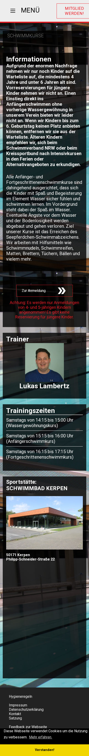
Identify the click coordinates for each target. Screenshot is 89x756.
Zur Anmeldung (34, 290)
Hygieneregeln (20, 696)
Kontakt (15, 714)
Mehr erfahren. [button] (40, 737)
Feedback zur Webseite (28, 727)
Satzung (15, 718)
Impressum (18, 705)
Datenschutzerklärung (26, 709)
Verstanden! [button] (44, 750)
